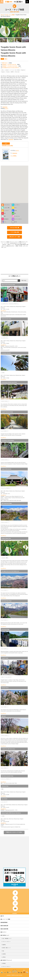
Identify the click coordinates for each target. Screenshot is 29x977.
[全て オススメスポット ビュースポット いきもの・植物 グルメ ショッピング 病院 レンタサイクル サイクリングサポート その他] (11, 280)
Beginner (23, 70)
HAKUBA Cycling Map (7, 145)
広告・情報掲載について (6, 938)
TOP (3, 916)
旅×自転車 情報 (5, 928)
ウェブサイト (3, 310)
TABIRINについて (5, 935)
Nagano (3, 71)
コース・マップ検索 (6, 919)
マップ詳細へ (13, 155)
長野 (2, 58)
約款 (3, 950)
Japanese (5, 107)
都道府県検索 (4, 922)
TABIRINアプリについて (7, 960)
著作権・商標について (6, 947)
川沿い (2, 70)
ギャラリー (4, 932)
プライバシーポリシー (6, 941)
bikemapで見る (14, 227)
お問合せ (4, 957)
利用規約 (4, 963)
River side (17, 71)
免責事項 (4, 944)
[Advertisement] (14, 851)
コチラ (6, 108)
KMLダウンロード (14, 236)
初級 (6, 58)
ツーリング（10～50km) (15, 70)
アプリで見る (14, 232)
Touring (7, 71)
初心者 (7, 70)
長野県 (12, 71)
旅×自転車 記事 (5, 925)
